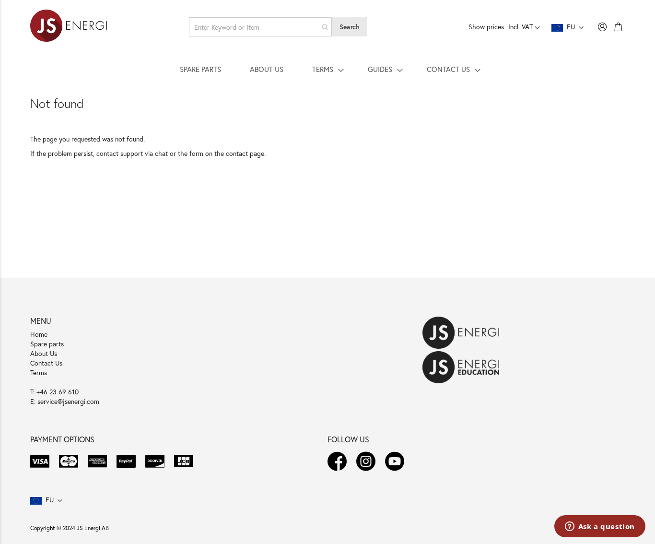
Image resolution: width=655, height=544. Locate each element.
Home (38, 334)
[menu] (327, 69)
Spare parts (47, 343)
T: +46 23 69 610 (54, 391)
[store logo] (68, 27)
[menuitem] (200, 69)
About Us (43, 353)
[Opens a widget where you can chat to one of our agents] (599, 527)
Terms (38, 372)
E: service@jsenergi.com (64, 401)
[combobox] (260, 26)
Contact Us (46, 362)
